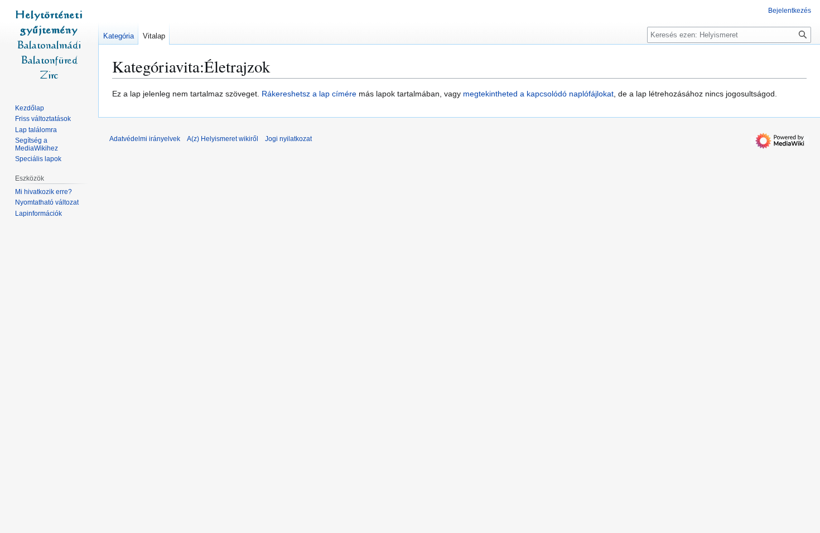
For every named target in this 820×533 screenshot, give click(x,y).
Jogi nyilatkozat (288, 139)
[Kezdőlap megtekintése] (49, 44)
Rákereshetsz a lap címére (309, 93)
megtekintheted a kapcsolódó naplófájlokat (538, 93)
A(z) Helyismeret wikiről (222, 139)
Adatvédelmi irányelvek (144, 139)
